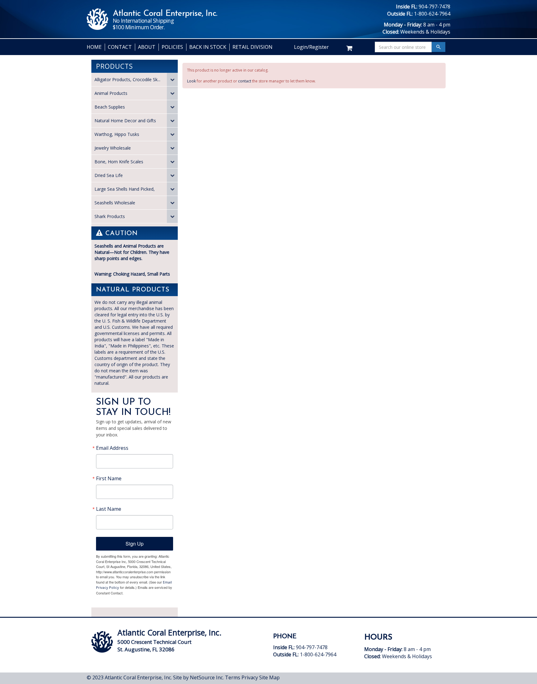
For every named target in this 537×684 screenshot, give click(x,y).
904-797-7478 (434, 6)
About (146, 47)
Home (94, 47)
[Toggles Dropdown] (172, 79)
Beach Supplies (109, 107)
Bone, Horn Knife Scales (118, 162)
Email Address (112, 447)
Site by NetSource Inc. (198, 677)
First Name (109, 478)
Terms (232, 677)
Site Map (269, 677)
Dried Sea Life (108, 175)
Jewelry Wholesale (112, 148)
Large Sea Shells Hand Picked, (124, 189)
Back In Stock (207, 47)
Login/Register (311, 47)
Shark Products (109, 216)
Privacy (249, 677)
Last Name (108, 508)
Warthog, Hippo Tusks (116, 134)
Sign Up (135, 543)
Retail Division (252, 47)
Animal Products (110, 93)
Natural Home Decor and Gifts (125, 120)
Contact (120, 47)
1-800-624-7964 (432, 13)
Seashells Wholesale (114, 203)
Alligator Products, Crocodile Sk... (127, 79)
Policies (172, 47)
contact (244, 81)
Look (191, 81)
